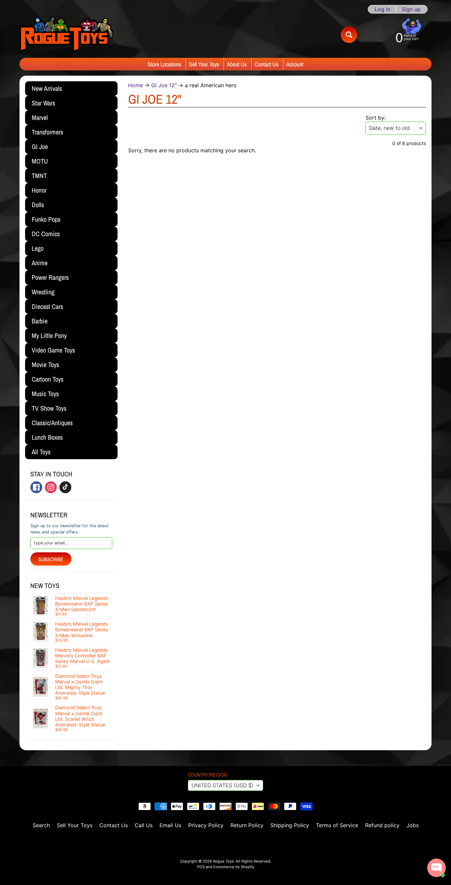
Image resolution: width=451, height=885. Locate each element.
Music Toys (45, 393)
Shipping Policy (289, 825)
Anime (40, 262)
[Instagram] (51, 487)
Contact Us (266, 64)
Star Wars (43, 102)
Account (294, 64)
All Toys (41, 451)
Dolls (38, 204)
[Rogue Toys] (66, 35)
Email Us (170, 825)
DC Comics (46, 233)
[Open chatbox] (436, 868)
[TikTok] (65, 487)
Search (41, 825)
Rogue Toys (223, 861)
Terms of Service (337, 825)
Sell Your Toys (204, 64)
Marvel (40, 117)
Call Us (144, 825)
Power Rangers (50, 277)
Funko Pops (46, 219)
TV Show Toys (49, 408)
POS (201, 867)
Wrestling (43, 291)
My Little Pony (49, 335)
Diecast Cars (47, 306)
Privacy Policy (206, 825)
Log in (382, 9)
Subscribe (50, 559)
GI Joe (40, 146)
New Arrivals (47, 88)
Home (135, 85)
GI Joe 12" (164, 85)
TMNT (39, 175)
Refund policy (382, 825)
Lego (38, 248)
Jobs (412, 825)
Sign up (411, 9)
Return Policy (246, 825)
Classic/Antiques (52, 422)
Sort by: (375, 117)
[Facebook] (36, 487)
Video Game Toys (53, 350)
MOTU (40, 161)
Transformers (47, 132)
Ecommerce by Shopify (233, 867)
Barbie (40, 320)
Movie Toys (45, 364)
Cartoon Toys (47, 379)
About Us (237, 64)
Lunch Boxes (47, 437)
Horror (39, 190)
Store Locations (164, 64)
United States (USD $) (222, 785)
